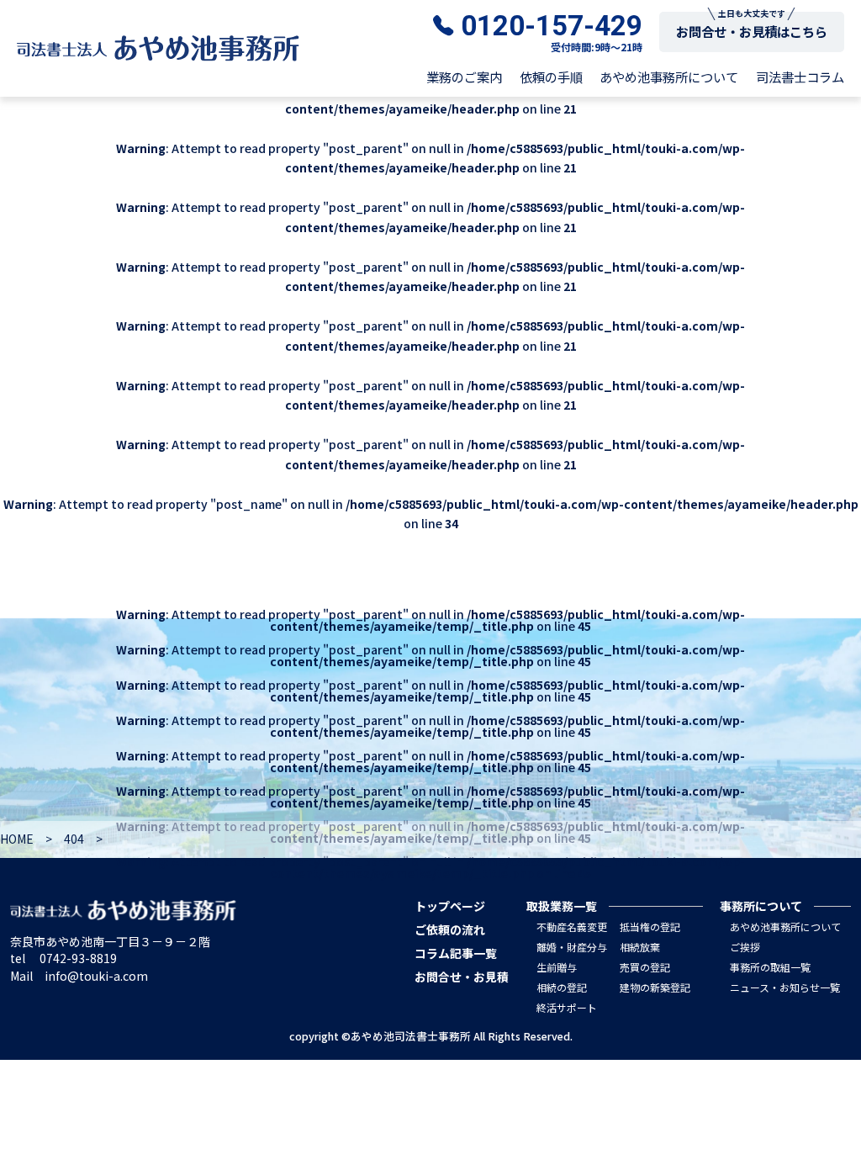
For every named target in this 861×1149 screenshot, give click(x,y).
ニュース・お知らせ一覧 (785, 987)
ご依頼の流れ (450, 929)
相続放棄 (640, 947)
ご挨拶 (745, 947)
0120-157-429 (551, 26)
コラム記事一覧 (456, 953)
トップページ (450, 905)
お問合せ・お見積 (462, 976)
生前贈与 (556, 967)
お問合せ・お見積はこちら (751, 31)
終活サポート (566, 1007)
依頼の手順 (551, 77)
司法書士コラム (800, 77)
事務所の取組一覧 (770, 967)
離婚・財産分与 (571, 947)
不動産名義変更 (571, 926)
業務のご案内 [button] (464, 77)
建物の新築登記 (655, 987)
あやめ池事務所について (669, 77)
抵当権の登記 (650, 926)
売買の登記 (645, 967)
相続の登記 (561, 987)
